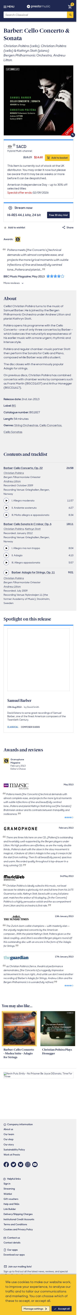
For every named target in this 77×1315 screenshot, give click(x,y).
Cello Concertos (50, 425)
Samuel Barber (19, 700)
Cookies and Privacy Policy (18, 1229)
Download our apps (14, 1254)
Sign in (7, 1183)
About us (8, 1129)
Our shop (8, 1139)
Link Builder (10, 1209)
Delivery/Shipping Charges (18, 1214)
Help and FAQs (11, 1204)
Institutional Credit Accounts (19, 1219)
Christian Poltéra (14, 473)
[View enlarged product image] (38, 100)
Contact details (12, 1242)
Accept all (64, 1308)
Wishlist (8, 1194)
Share (70, 227)
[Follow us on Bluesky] (21, 1164)
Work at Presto (12, 1154)
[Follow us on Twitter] (14, 1164)
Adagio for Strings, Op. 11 (38, 572)
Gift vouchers (11, 1199)
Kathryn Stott (33, 528)
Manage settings (33, 1308)
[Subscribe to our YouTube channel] (35, 1164)
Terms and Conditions (15, 1224)
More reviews (12, 283)
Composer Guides (30, 727)
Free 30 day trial (58, 215)
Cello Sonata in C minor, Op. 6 (32, 524)
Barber (8, 468)
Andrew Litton (12, 481)
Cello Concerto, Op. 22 (28, 468)
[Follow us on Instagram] (28, 1164)
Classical (12, 727)
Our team (9, 1134)
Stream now (23, 208)
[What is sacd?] (14, 146)
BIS (14, 406)
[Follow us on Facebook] (7, 1164)
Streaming (9, 1188)
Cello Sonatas (13, 432)
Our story (9, 1144)
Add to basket (59, 157)
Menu (10, 6)
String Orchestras (26, 425)
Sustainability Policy (14, 1149)
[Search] (70, 15)
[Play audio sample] (6, 500)
